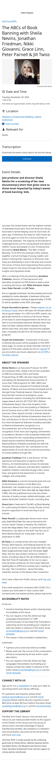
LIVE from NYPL (9, 21)
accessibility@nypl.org (16, 631)
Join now (16, 734)
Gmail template (13, 673)
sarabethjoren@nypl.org (13, 706)
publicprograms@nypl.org (14, 697)
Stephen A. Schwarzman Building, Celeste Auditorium (21, 118)
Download (27, 159)
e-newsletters (23, 685)
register (43, 349)
